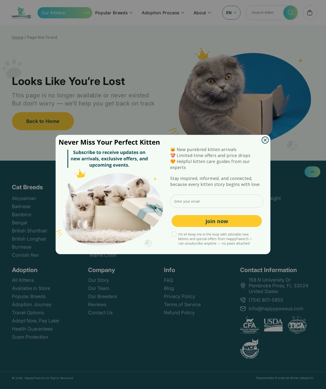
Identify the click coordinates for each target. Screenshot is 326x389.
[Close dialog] (265, 140)
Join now (216, 221)
